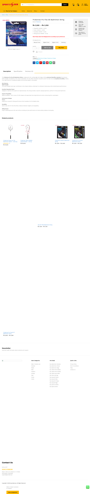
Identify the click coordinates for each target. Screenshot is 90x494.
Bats (32, 369)
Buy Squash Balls (54, 379)
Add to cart (47, 47)
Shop (7, 14)
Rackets (33, 365)
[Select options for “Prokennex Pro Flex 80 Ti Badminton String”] (6, 330)
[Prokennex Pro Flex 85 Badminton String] (34, 62)
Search (65, 4)
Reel (32, 375)
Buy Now (61, 47)
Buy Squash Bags (53, 382)
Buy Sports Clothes (54, 384)
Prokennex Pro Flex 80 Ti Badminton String (9, 333)
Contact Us (72, 369)
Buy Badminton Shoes (55, 365)
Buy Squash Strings (54, 380)
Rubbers (33, 371)
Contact (42, 11)
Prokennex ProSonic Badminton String (62, 141)
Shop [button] (35, 11)
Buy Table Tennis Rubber (55, 371)
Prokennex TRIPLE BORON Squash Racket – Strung (26, 141)
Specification (18, 71)
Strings (54, 58)
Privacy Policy (73, 364)
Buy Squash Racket (54, 377)
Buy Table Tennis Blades (55, 369)
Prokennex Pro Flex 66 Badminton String (77, 141)
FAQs (71, 367)
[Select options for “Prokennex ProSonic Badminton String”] (58, 138)
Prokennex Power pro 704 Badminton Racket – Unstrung (10, 141)
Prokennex (38, 21)
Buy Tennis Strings (54, 375)
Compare (40, 51)
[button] (37, 42)
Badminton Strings (42, 58)
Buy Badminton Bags (54, 367)
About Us (29, 11)
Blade (32, 367)
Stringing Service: (37, 40)
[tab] (7, 72)
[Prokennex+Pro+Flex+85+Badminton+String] (37, 62)
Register (86, 5)
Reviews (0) (29, 71)
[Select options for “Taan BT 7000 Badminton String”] (40, 223)
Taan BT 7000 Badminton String (45, 224)
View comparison (12, 492)
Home (23, 11)
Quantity (34, 46)
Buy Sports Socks (54, 386)
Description (7, 71)
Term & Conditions (74, 365)
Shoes (32, 377)
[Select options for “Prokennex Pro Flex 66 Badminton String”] (75, 138)
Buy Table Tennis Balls (55, 373)
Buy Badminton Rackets (55, 364)
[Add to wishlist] (34, 51)
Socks (32, 379)
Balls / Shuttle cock (35, 364)
